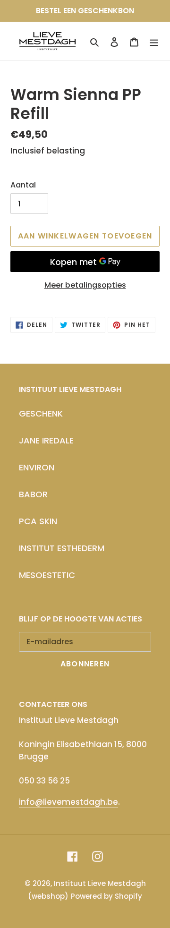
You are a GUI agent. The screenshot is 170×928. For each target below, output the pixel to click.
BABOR (33, 494)
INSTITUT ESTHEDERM (61, 548)
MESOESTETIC (47, 575)
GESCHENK (41, 413)
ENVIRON (36, 467)
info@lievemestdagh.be (68, 802)
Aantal (23, 184)
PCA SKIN (38, 521)
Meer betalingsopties (85, 285)
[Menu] (154, 41)
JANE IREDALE (46, 440)
